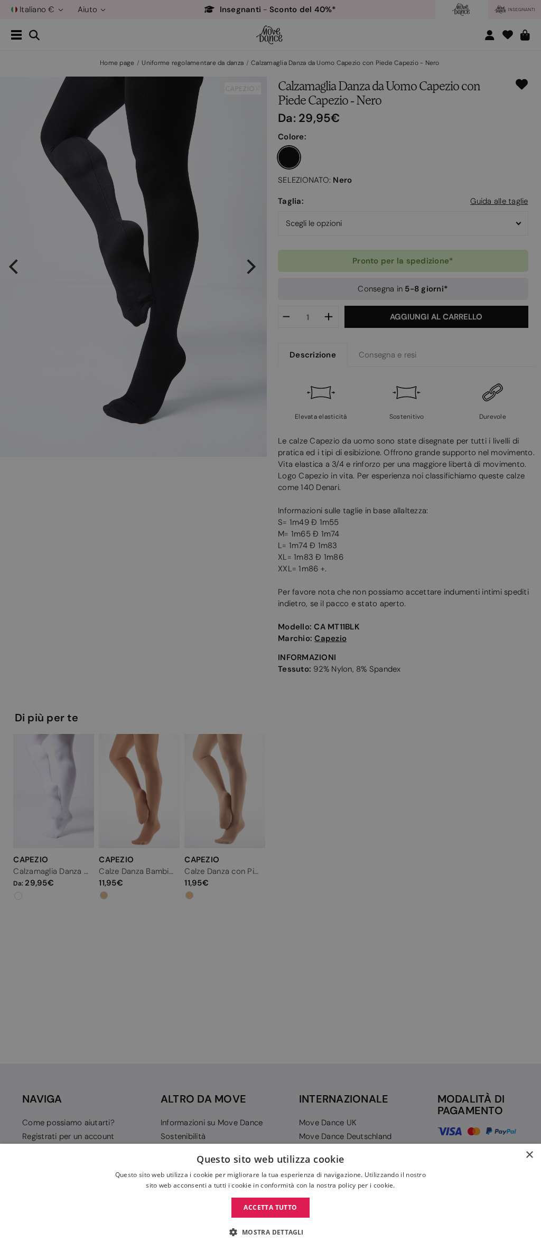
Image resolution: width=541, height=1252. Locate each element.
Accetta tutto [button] (270, 1207)
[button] (270, 1232)
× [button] (529, 1155)
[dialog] (270, 1198)
